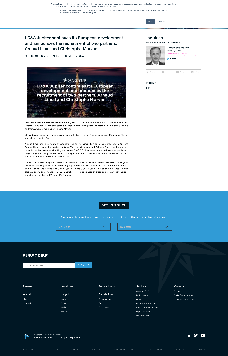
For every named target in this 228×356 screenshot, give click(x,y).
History (26, 298)
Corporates (104, 307)
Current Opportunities (184, 299)
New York (29, 349)
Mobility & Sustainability (147, 303)
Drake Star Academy (183, 295)
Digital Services (143, 311)
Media (63, 307)
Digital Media (142, 295)
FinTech (139, 299)
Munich (96, 349)
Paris (150, 88)
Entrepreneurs (105, 298)
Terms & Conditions (42, 337)
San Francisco (123, 349)
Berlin (180, 349)
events (64, 311)
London (53, 349)
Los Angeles (155, 349)
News (63, 298)
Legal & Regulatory (70, 337)
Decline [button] (162, 21)
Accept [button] (150, 21)
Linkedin (197, 72)
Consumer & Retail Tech (147, 307)
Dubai (201, 349)
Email (167, 72)
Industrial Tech (142, 315)
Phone (152, 72)
